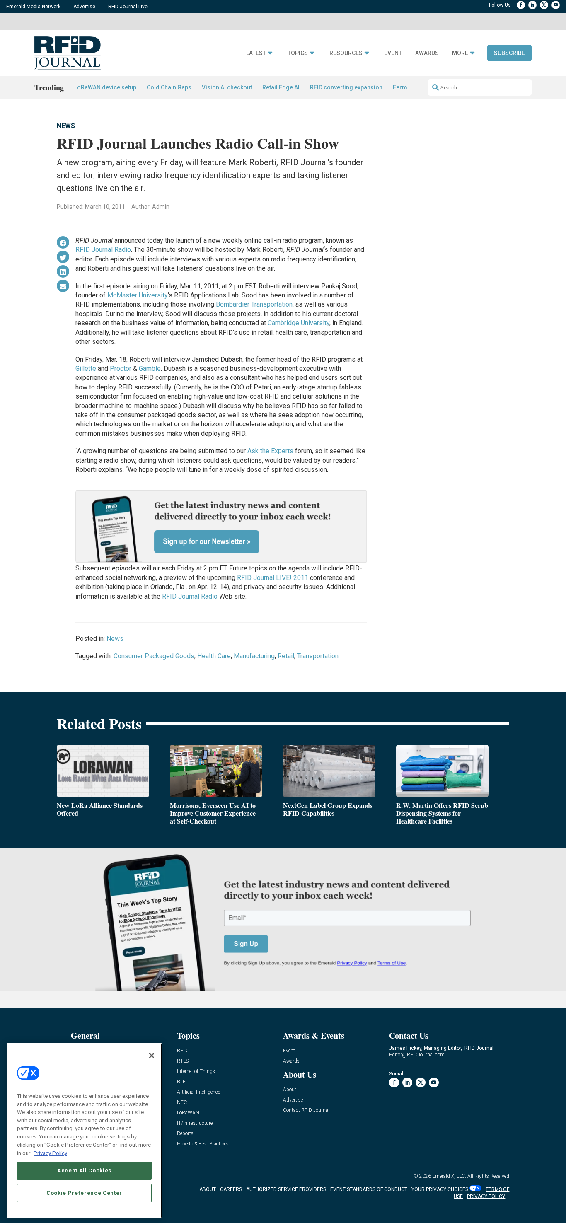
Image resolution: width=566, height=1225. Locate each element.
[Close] (152, 1055)
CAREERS (231, 1189)
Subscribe (509, 53)
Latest (256, 53)
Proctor (121, 368)
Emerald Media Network (33, 6)
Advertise (84, 6)
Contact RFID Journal (306, 1110)
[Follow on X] (544, 5)
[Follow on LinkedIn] (532, 5)
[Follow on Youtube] (555, 5)
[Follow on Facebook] (521, 5)
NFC (182, 1102)
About (289, 1089)
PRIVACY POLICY (486, 1196)
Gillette (85, 368)
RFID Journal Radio (103, 250)
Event (393, 53)
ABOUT (207, 1189)
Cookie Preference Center (84, 1192)
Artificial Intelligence (198, 1092)
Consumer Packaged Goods (154, 656)
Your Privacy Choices (439, 1189)
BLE (181, 1082)
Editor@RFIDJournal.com (417, 1055)
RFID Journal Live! (128, 6)
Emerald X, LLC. (449, 1176)
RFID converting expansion (346, 87)
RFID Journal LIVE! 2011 (272, 578)
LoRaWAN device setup (105, 87)
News (66, 126)
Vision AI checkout (227, 87)
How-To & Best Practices (203, 1144)
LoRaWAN (188, 1113)
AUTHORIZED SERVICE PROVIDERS (286, 1189)
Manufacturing (254, 656)
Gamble (149, 368)
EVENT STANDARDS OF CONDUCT (368, 1189)
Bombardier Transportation (254, 304)
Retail (286, 656)
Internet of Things (196, 1071)
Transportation (318, 656)
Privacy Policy (50, 1153)
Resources (346, 53)
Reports (185, 1133)
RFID (182, 1050)
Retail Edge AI (281, 87)
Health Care (214, 656)
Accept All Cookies (84, 1170)
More (460, 53)
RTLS (183, 1061)
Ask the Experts (270, 451)
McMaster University (137, 295)
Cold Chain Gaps (169, 87)
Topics (298, 53)
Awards (427, 53)
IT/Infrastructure (195, 1123)
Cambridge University (298, 323)
